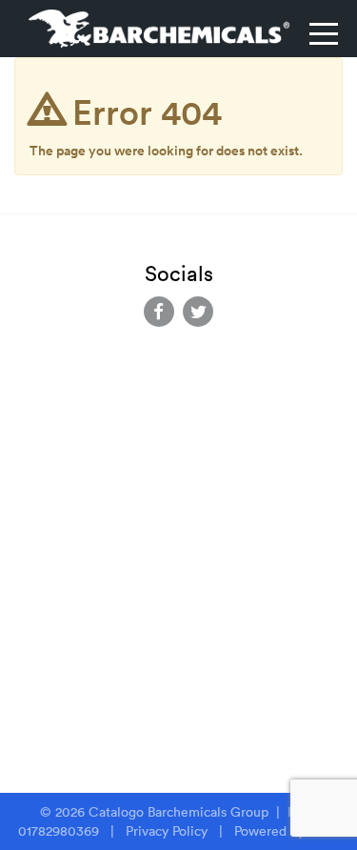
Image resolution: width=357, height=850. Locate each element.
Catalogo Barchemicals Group (180, 811)
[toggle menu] (323, 33)
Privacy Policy (167, 831)
